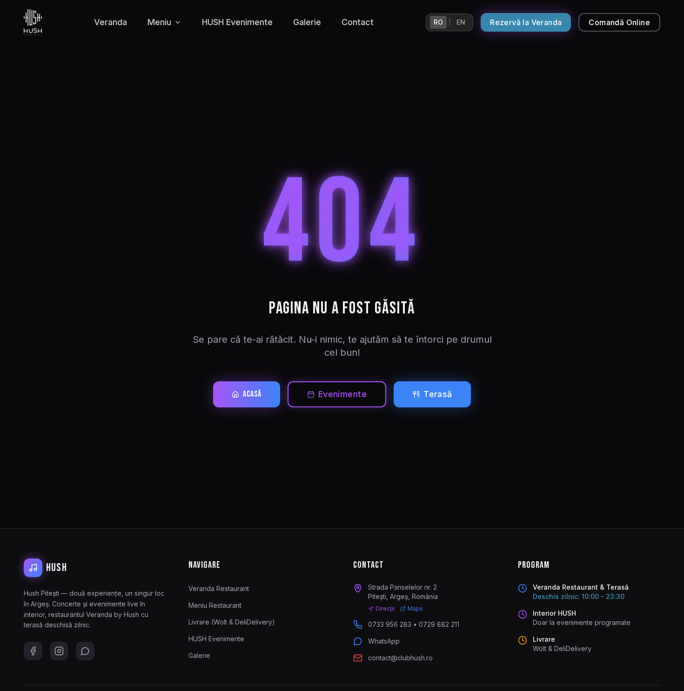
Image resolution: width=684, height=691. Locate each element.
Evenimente (342, 394)
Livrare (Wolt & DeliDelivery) (231, 622)
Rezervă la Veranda (526, 22)
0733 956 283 (389, 624)
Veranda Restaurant (218, 588)
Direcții (385, 608)
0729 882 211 (439, 624)
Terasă (437, 394)
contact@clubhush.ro (400, 658)
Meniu (159, 22)
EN (460, 22)
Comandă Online (619, 22)
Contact (358, 22)
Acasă (252, 394)
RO (438, 22)
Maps (415, 608)
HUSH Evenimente (237, 22)
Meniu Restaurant (214, 605)
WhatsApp (384, 641)
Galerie (307, 22)
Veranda (110, 22)
